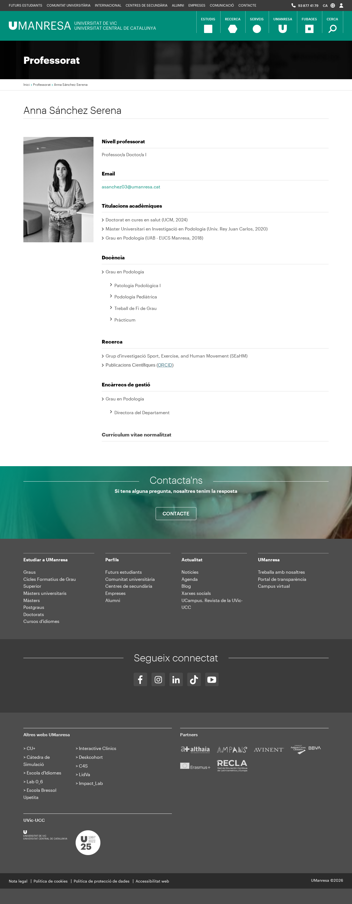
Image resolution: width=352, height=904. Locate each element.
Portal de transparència (282, 579)
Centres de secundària (146, 5)
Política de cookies (51, 881)
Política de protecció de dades (102, 881)
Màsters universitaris (45, 593)
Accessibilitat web (152, 881)
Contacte (247, 5)
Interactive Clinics (97, 748)
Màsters (31, 600)
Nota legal (18, 881)
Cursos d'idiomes (41, 621)
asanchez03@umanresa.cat (131, 186)
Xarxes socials (196, 593)
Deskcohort (91, 757)
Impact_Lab (91, 783)
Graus (29, 572)
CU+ (31, 748)
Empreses (196, 5)
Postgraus (33, 607)
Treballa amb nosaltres (281, 572)
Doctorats (33, 614)
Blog (186, 586)
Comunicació (222, 5)
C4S (83, 765)
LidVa (84, 774)
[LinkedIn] (176, 679)
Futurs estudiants (25, 5)
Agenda (190, 579)
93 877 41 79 (308, 5)
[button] (329, 5)
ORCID (165, 365)
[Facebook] (140, 679)
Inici (26, 84)
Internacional (108, 5)
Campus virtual (274, 586)
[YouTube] (212, 679)
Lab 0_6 (35, 781)
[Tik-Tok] (194, 679)
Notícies (190, 572)
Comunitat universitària (68, 5)
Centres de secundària (128, 586)
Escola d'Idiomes (44, 772)
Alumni (178, 5)
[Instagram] (158, 679)
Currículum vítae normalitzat (136, 435)
